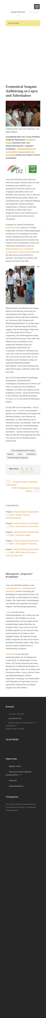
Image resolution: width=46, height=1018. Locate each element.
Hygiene (10, 454)
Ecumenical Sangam (13, 228)
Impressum (12, 780)
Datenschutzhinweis (15, 786)
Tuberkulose (31, 454)
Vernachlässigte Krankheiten (17, 458)
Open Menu (37, 6)
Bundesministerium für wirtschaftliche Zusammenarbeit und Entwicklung (21, 152)
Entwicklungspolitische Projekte (23, 450)
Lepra (20, 454)
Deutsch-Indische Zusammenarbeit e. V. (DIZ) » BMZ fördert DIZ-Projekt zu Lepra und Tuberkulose (22, 552)
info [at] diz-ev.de (14, 718)
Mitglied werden (14, 766)
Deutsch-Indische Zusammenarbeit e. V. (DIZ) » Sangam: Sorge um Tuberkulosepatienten (22, 515)
